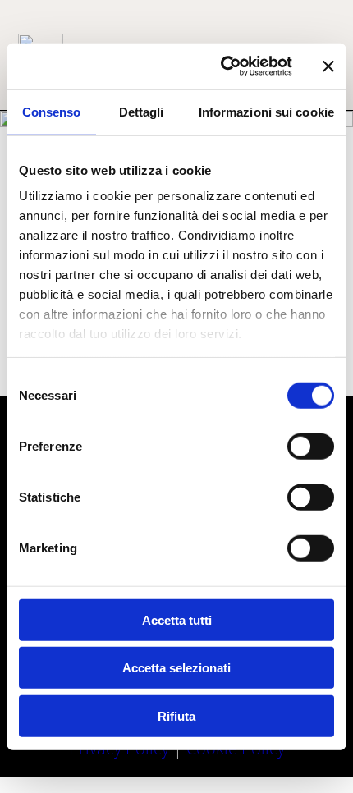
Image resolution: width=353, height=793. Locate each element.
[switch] (310, 446)
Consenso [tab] (51, 111)
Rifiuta (176, 715)
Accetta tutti (177, 619)
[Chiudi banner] (328, 66)
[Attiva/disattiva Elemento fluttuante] (293, 749)
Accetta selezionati (176, 668)
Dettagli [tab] (141, 111)
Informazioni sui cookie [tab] (266, 111)
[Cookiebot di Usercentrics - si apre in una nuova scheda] (222, 66)
